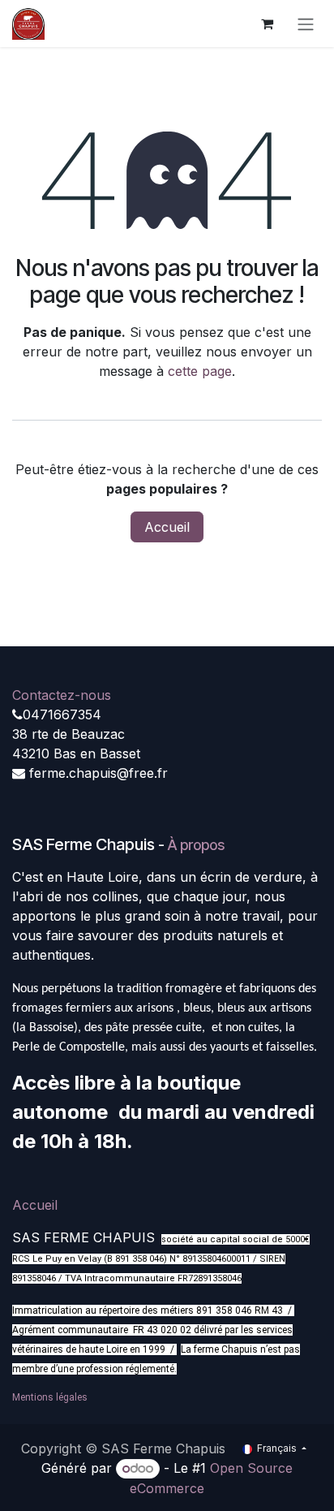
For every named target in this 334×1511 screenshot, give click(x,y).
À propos (196, 844)
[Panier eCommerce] (266, 23)
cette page (200, 371)
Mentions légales (50, 1397)
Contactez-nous (61, 695)
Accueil (167, 527)
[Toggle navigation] (305, 23)
